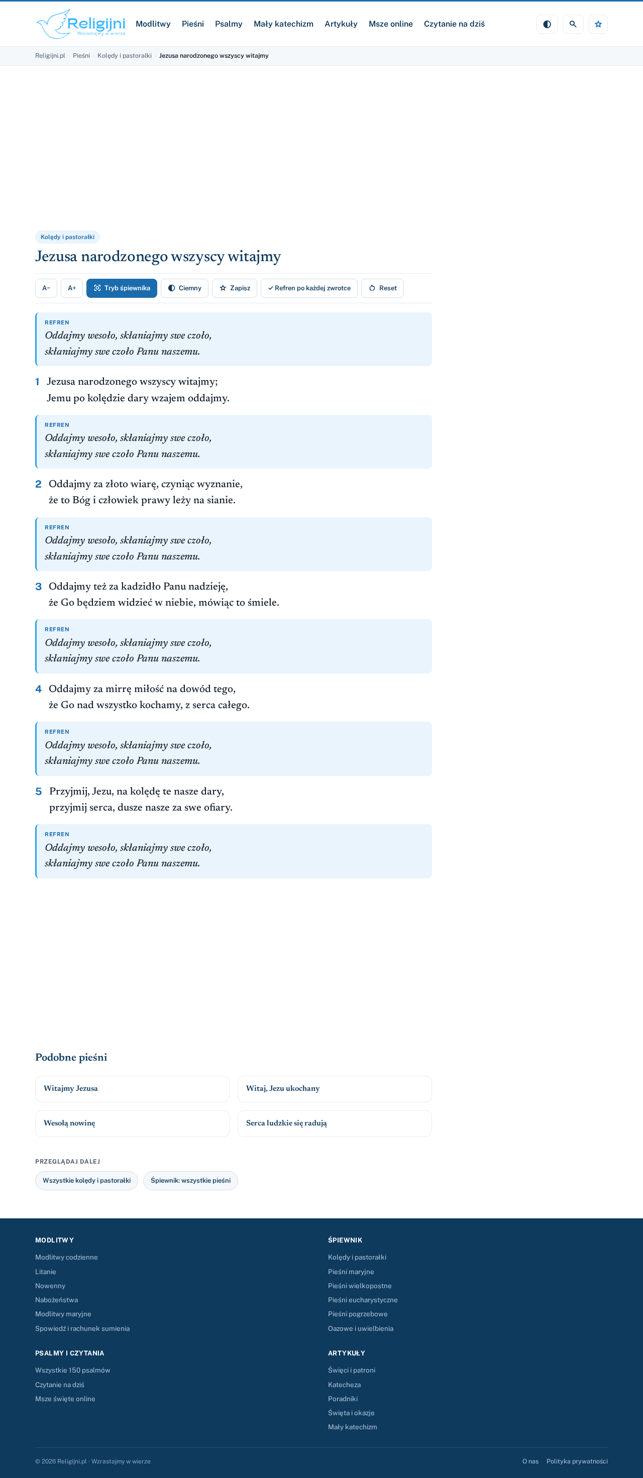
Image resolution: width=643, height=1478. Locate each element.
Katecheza (344, 1385)
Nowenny (50, 1286)
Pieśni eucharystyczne (363, 1300)
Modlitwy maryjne (63, 1314)
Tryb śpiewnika (121, 288)
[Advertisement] (158, 154)
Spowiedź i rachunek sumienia (82, 1328)
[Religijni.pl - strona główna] (81, 24)
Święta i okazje (351, 1413)
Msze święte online (65, 1399)
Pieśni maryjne (351, 1272)
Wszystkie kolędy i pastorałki (87, 1180)
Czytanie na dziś (454, 24)
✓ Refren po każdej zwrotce (309, 288)
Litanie (45, 1272)
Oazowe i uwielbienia (360, 1328)
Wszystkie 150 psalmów (73, 1370)
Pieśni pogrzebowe (358, 1314)
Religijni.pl (50, 55)
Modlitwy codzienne (66, 1257)
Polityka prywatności (577, 1461)
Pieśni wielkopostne (360, 1286)
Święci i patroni (351, 1370)
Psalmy (229, 24)
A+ (72, 288)
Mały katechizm (283, 24)
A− (46, 288)
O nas (530, 1461)
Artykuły (341, 24)
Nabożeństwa (56, 1300)
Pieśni (193, 24)
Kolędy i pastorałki (124, 55)
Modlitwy (153, 24)
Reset (382, 288)
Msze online (391, 24)
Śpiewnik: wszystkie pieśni (191, 1180)
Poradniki (343, 1399)
